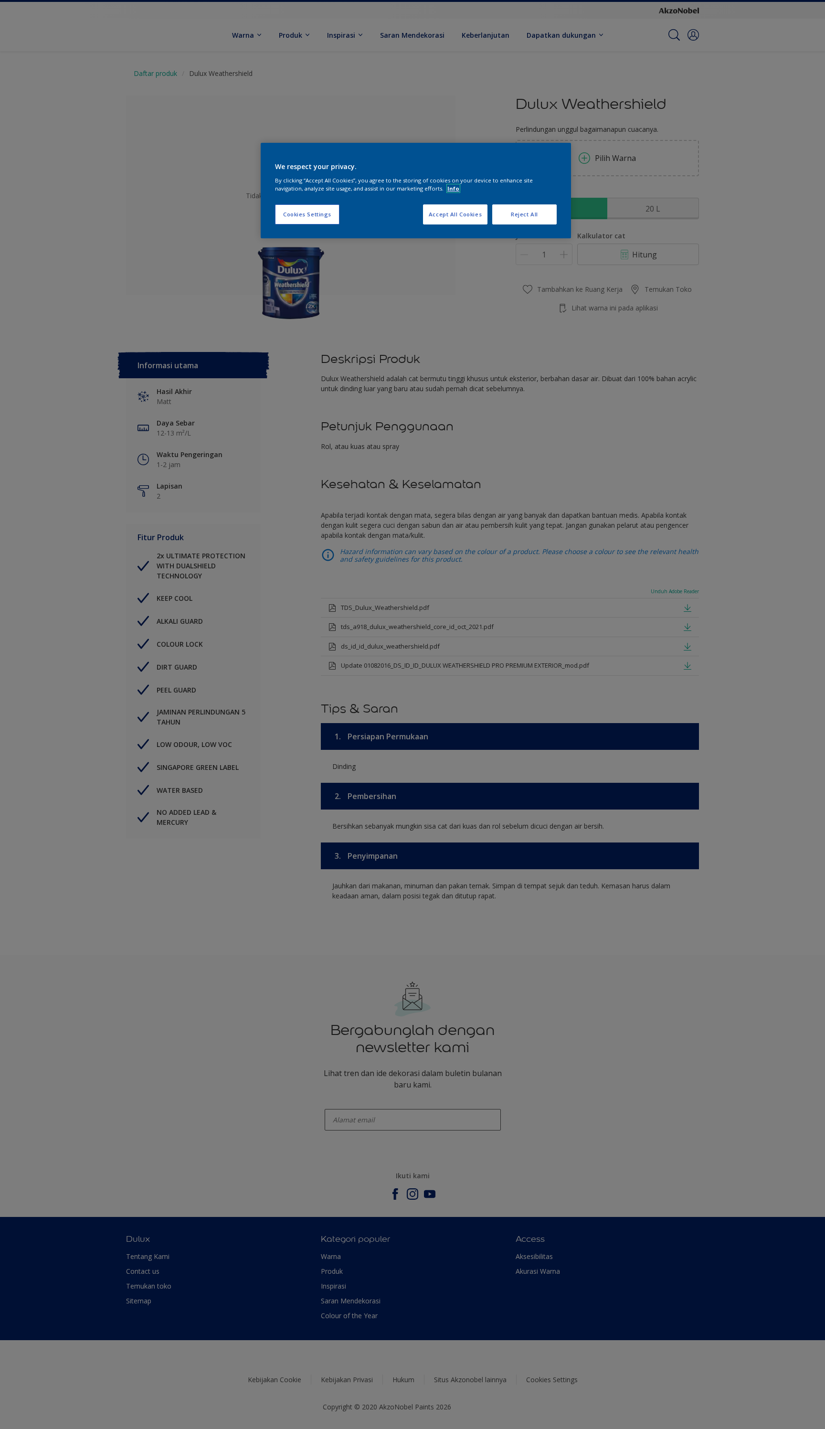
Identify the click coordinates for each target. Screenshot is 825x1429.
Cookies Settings (307, 214)
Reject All (524, 214)
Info (453, 188)
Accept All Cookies (455, 214)
